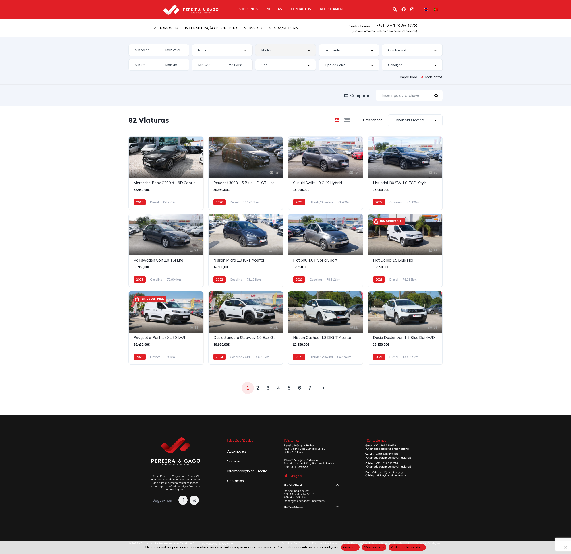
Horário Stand (293, 485)
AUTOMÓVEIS (166, 28)
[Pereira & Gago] (191, 9)
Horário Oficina (293, 507)
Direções (296, 476)
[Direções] (285, 475)
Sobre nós (248, 9)
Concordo (350, 547)
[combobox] (222, 50)
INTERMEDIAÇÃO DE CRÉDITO (211, 28)
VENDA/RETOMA (283, 28)
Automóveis (236, 451)
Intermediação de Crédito (247, 471)
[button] (311, 486)
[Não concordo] (565, 547)
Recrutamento (333, 9)
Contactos (301, 9)
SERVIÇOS (253, 28)
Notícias (274, 9)
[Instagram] (412, 9)
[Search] (395, 9)
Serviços (234, 461)
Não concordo (374, 547)
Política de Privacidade (407, 547)
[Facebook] (403, 9)
